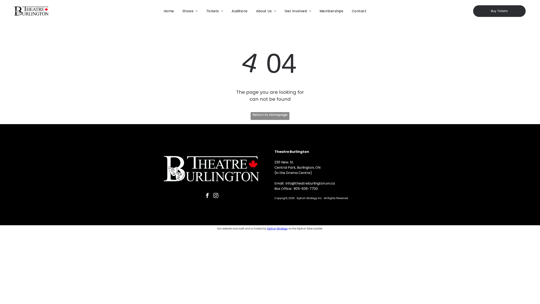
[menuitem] (168, 11)
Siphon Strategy (277, 228)
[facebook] (207, 196)
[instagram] (215, 196)
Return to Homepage (270, 114)
